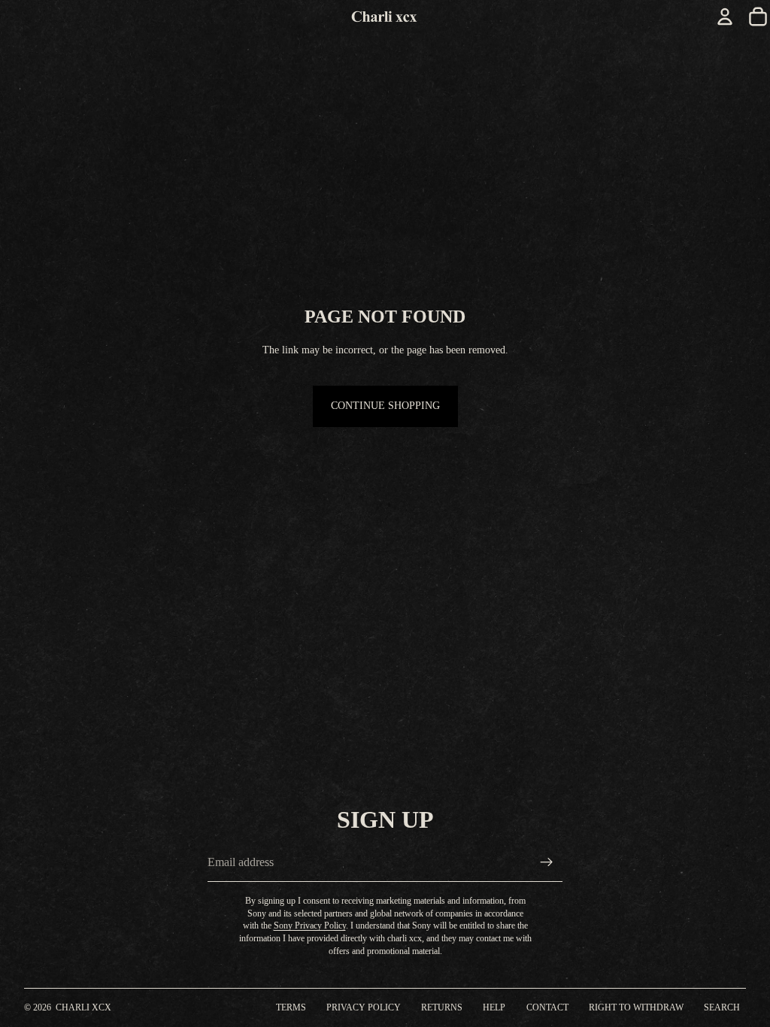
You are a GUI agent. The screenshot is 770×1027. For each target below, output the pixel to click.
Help (494, 1007)
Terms (291, 1007)
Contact (547, 1007)
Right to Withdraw (636, 1007)
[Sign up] (546, 862)
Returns (441, 1007)
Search (722, 1007)
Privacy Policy (363, 1007)
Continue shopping (385, 405)
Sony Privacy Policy (310, 925)
